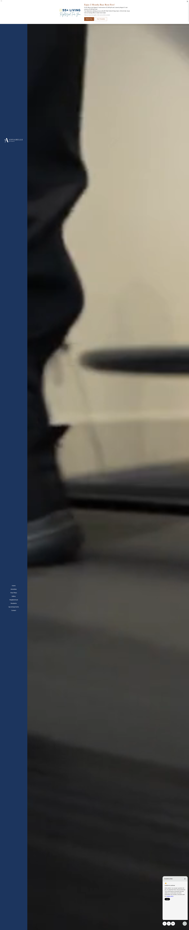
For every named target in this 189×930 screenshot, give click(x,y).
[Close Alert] (187, 2)
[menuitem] (13, 581)
